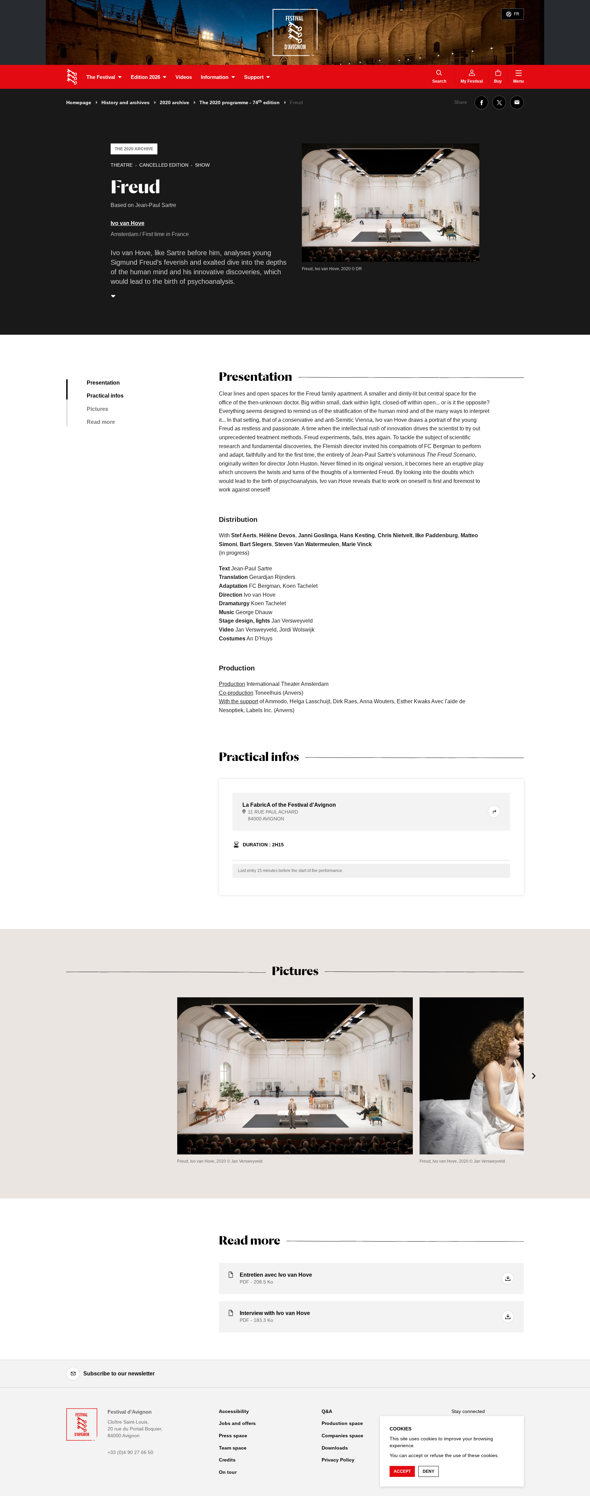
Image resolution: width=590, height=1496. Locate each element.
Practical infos (105, 396)
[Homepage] (72, 77)
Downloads (335, 1448)
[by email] (517, 102)
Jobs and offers (237, 1423)
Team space (233, 1448)
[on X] (499, 102)
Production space (342, 1423)
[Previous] (56, 1076)
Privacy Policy (338, 1460)
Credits (227, 1460)
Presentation (103, 383)
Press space (233, 1435)
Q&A (327, 1411)
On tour (228, 1472)
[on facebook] (481, 102)
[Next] (534, 1076)
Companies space (342, 1435)
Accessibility (234, 1411)
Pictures (97, 409)
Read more (101, 422)
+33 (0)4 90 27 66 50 (130, 1452)
